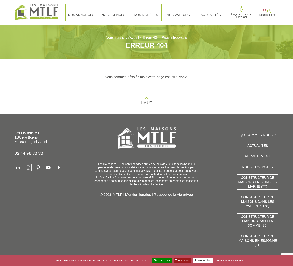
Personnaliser (203, 260)
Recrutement (257, 156)
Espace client (267, 14)
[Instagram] (28, 167)
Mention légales (138, 194)
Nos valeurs (178, 15)
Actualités (211, 15)
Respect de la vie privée (173, 194)
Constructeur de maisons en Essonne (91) (257, 240)
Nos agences (113, 15)
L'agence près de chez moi (241, 15)
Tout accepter (162, 260)
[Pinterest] (38, 167)
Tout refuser (182, 260)
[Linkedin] (18, 167)
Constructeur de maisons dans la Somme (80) (257, 221)
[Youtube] (48, 167)
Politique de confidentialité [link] (229, 260)
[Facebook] (58, 167)
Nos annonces (81, 15)
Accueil (133, 37)
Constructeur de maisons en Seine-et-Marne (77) (257, 182)
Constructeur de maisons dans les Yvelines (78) (257, 201)
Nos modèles (146, 15)
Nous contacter (257, 167)
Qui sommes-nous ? (258, 135)
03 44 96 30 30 (29, 153)
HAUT (146, 102)
